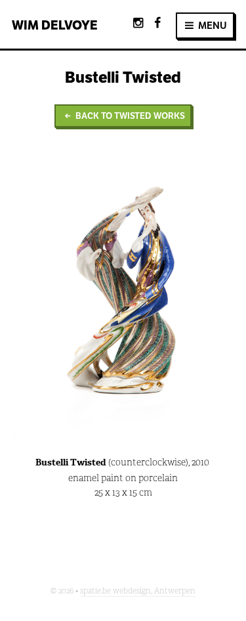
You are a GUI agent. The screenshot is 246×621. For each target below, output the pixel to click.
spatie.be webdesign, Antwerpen (137, 591)
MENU (211, 25)
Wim (55, 25)
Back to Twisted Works (129, 115)
